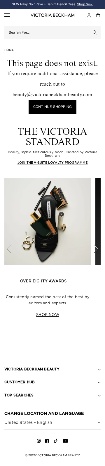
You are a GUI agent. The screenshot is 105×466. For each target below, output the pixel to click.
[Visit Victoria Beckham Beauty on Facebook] (47, 442)
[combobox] (49, 32)
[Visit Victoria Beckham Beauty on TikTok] (55, 443)
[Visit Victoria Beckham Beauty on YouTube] (65, 442)
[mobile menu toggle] (7, 15)
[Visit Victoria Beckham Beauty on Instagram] (39, 442)
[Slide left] (12, 249)
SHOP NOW (47, 315)
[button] (98, 15)
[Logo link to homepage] (52, 15)
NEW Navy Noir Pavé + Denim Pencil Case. (52, 4)
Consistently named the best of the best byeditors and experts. (48, 300)
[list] (52, 248)
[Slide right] (93, 249)
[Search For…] (95, 32)
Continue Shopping (52, 107)
